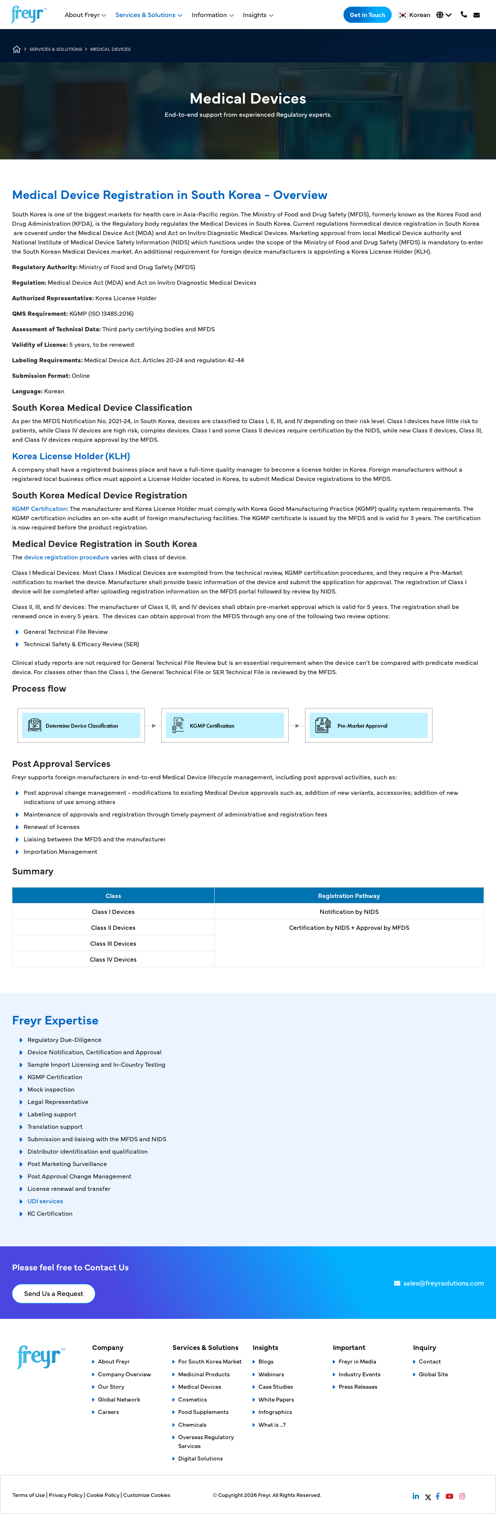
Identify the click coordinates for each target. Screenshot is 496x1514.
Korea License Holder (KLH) (71, 455)
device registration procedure (66, 556)
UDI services (45, 1200)
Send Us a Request (53, 1293)
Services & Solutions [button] (145, 14)
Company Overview (124, 1374)
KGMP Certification (39, 508)
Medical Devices (199, 1386)
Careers (108, 1411)
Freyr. (265, 1494)
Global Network (119, 1399)
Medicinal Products (204, 1374)
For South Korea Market (210, 1361)
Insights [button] (255, 14)
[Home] (28, 14)
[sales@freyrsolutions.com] (477, 14)
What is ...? (272, 1424)
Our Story (111, 1386)
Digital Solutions (200, 1458)
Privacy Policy (66, 1494)
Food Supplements (203, 1411)
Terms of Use (29, 1494)
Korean (420, 14)
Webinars (271, 1374)
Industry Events (360, 1374)
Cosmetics (192, 1399)
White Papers (276, 1399)
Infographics (275, 1411)
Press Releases (358, 1386)
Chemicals (192, 1424)
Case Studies (275, 1386)
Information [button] (209, 14)
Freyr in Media (357, 1361)
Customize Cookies (146, 1494)
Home (16, 49)
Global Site (433, 1374)
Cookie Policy (103, 1494)
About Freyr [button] (82, 14)
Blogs (266, 1361)
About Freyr (114, 1361)
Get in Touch (367, 14)
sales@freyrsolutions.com (443, 1282)
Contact (430, 1361)
